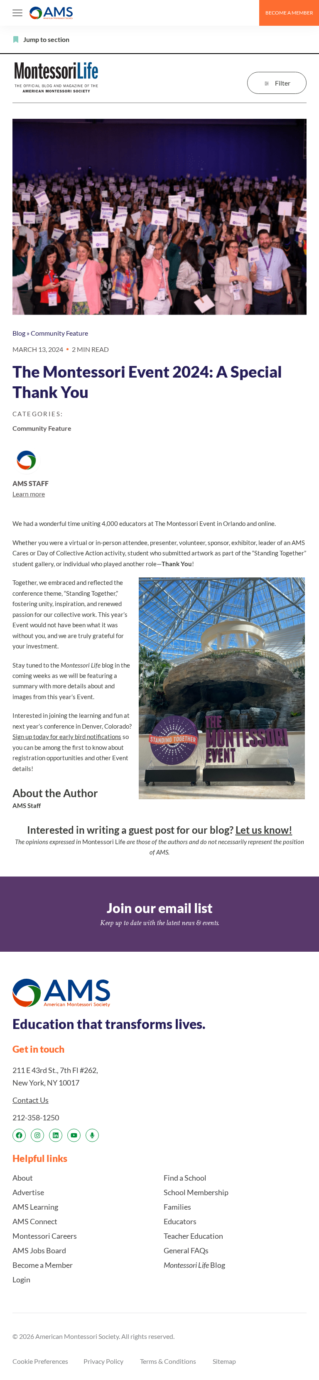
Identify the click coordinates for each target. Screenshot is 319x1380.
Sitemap (224, 1361)
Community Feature (59, 333)
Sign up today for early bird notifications (66, 736)
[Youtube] (74, 1135)
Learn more (28, 494)
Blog (18, 333)
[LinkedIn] (55, 1135)
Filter (282, 83)
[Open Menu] (17, 13)
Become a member (289, 13)
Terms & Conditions (168, 1361)
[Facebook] (19, 1135)
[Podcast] (92, 1135)
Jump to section (46, 39)
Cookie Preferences (40, 1361)
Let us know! (264, 830)
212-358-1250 (35, 1117)
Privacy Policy (103, 1361)
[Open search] (249, 13)
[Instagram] (37, 1135)
